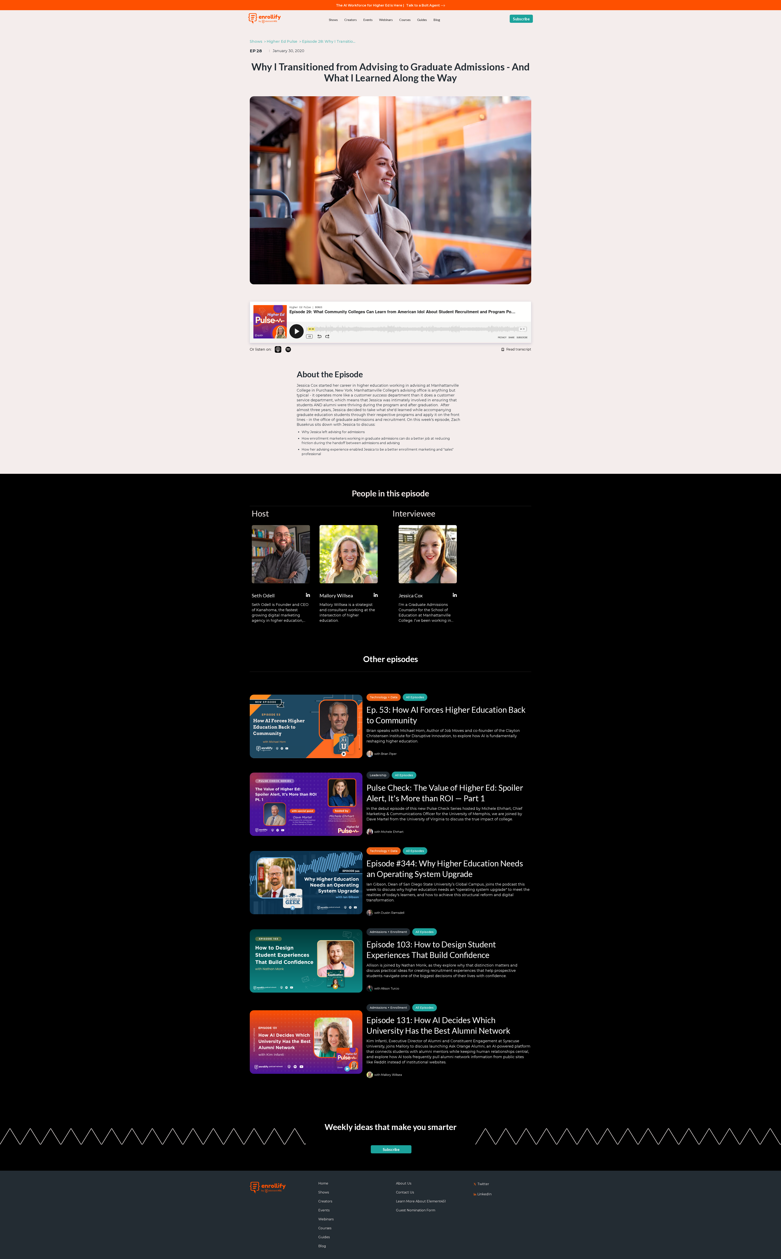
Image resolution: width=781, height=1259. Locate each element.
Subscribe (521, 19)
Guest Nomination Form (415, 1210)
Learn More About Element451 (421, 1201)
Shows (333, 20)
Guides (422, 20)
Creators (350, 20)
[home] (264, 18)
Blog (436, 20)
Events (368, 20)
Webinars (386, 20)
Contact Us (405, 1192)
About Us (403, 1183)
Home (323, 1183)
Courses (405, 20)
